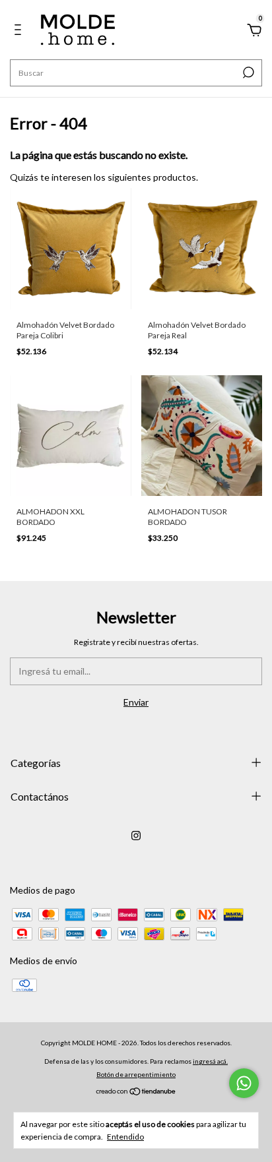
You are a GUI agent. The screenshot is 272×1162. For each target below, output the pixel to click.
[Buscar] (247, 72)
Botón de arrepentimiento (136, 1074)
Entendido (125, 1137)
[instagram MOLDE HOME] (136, 835)
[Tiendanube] (136, 1092)
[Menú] (20, 31)
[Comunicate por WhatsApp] (244, 1083)
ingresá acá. (210, 1061)
